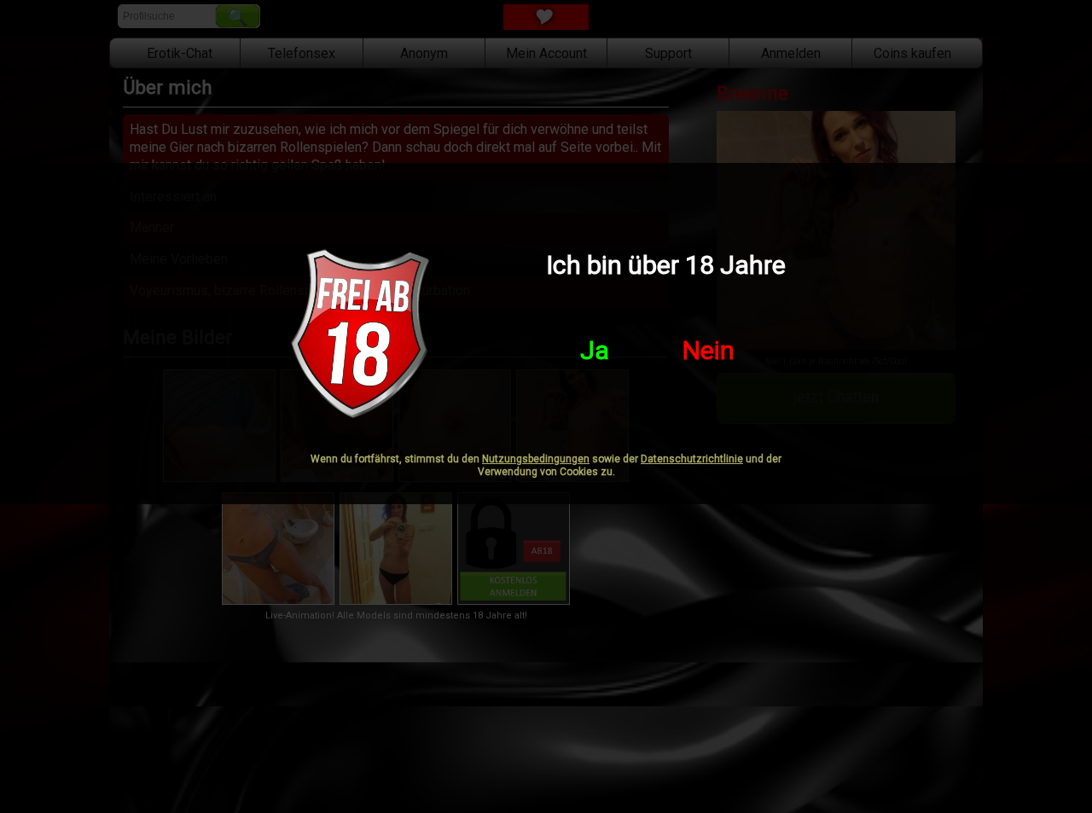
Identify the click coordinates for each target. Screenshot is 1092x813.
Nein (708, 350)
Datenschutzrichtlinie (692, 459)
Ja (594, 350)
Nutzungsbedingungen (536, 459)
